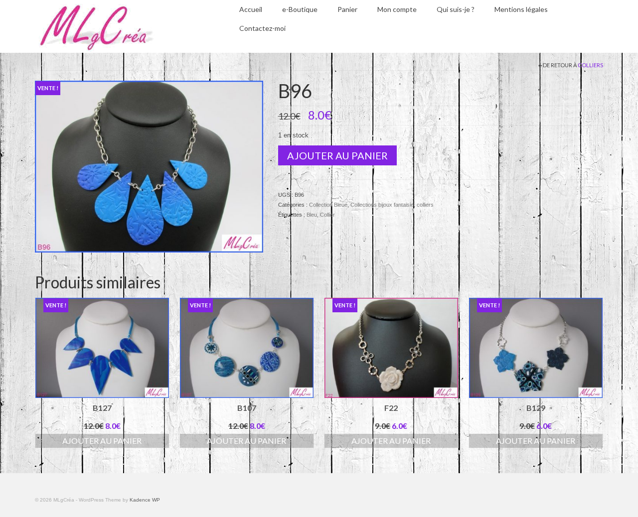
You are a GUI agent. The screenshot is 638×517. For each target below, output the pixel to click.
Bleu (312, 215)
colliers (590, 65)
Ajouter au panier (337, 155)
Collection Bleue (328, 205)
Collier (327, 215)
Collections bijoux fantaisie (382, 205)
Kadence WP (145, 500)
